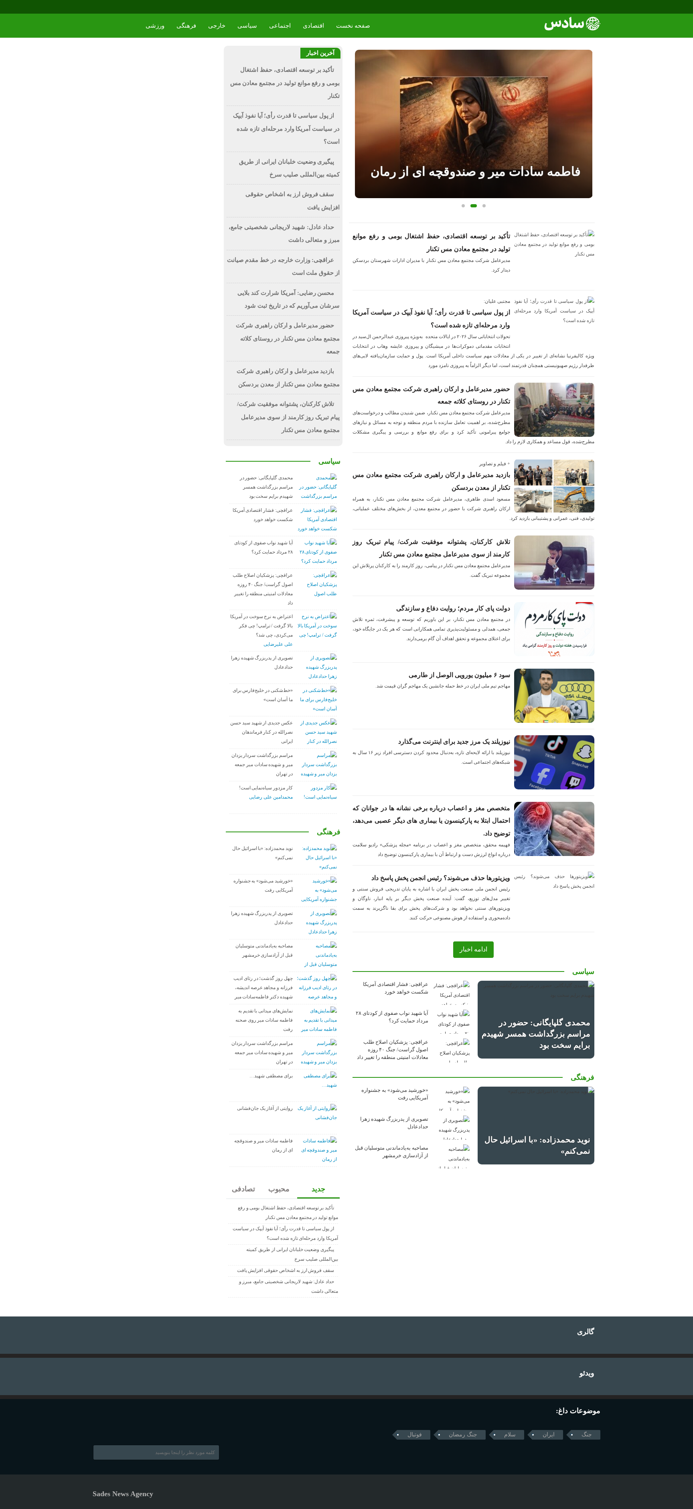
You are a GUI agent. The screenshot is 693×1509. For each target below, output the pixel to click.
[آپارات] (120, 6)
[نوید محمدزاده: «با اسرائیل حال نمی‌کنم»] (536, 1125)
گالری (585, 1332)
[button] (463, 205)
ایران (549, 1435)
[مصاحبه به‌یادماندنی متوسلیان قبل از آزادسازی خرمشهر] (452, 1156)
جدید (318, 1189)
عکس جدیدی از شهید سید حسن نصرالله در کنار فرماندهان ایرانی (261, 732)
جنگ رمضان (463, 1435)
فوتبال (414, 1435)
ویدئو (587, 1373)
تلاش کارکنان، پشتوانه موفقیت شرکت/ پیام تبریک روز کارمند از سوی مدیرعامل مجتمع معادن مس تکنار (288, 417)
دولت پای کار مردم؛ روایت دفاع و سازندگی (453, 608)
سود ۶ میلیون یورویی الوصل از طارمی (459, 674)
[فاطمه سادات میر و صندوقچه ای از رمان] (474, 124)
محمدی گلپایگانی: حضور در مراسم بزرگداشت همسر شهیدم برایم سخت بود (536, 1033)
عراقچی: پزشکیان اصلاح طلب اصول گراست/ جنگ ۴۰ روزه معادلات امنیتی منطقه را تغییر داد (392, 1049)
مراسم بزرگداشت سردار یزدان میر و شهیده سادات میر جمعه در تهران (262, 764)
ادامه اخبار (473, 949)
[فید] (132, 6)
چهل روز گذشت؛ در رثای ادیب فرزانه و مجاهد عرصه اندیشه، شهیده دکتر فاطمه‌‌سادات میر (263, 988)
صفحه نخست (353, 25)
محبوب (279, 1189)
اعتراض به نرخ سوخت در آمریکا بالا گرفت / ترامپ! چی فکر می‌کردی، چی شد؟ (261, 626)
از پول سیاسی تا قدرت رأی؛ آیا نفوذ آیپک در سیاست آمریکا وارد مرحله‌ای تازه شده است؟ (286, 128)
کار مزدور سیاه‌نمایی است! (266, 788)
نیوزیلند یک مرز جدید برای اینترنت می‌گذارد (454, 741)
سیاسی (247, 25)
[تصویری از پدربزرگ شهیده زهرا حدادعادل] (452, 1128)
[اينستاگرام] (109, 6)
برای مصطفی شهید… (271, 1076)
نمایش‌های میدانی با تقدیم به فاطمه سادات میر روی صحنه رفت (264, 1020)
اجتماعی (280, 25)
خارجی (216, 25)
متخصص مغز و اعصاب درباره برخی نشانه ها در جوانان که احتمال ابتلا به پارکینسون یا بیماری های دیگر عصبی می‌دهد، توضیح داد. (431, 821)
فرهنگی (186, 25)
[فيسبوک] (98, 6)
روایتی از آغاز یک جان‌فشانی (265, 1108)
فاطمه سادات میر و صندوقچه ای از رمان (476, 171)
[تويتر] (108, 1427)
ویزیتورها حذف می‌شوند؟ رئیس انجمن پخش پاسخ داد (440, 877)
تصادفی (243, 1189)
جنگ (587, 1435)
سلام (510, 1435)
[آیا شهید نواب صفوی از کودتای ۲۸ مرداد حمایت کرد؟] (452, 1022)
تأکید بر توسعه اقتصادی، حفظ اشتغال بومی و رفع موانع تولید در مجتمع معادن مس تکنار (285, 83)
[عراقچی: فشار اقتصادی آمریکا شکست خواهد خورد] (452, 993)
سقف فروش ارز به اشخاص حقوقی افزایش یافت (285, 1270)
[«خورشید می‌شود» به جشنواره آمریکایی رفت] (452, 1099)
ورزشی (155, 25)
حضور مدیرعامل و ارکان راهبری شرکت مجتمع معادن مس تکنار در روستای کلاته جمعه (288, 338)
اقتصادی (313, 25)
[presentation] (361, 111)
